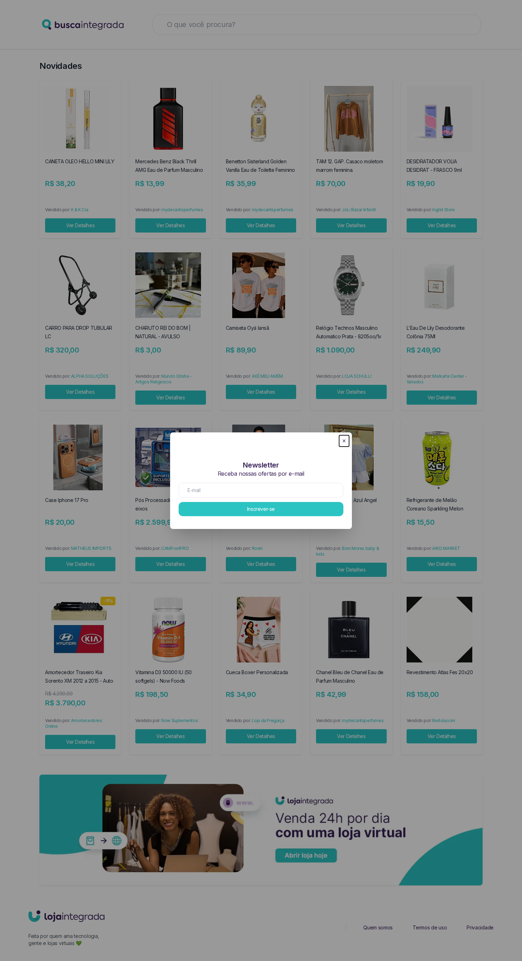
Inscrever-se (261, 509)
